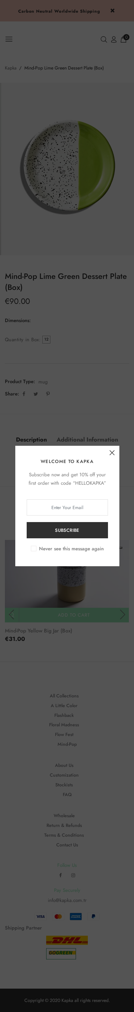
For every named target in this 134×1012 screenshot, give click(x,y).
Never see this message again (71, 548)
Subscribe (67, 530)
